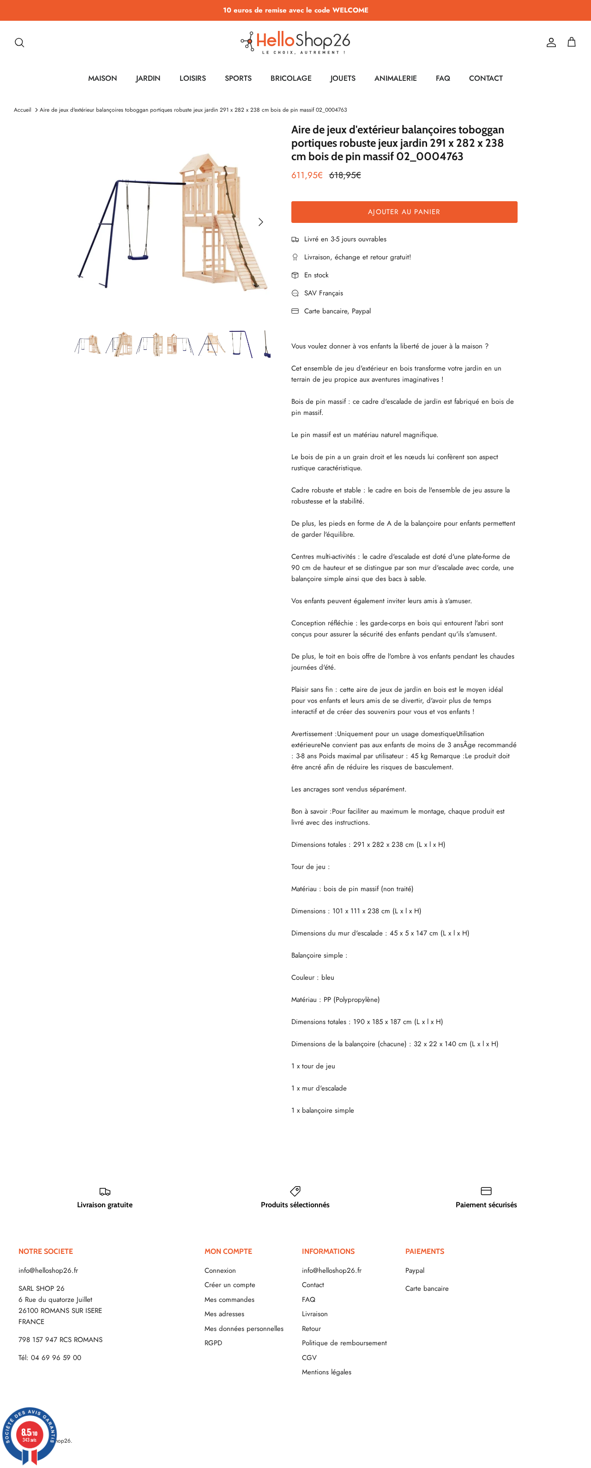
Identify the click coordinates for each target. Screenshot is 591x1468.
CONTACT (486, 78)
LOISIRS (193, 78)
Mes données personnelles (244, 1329)
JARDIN (148, 78)
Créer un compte (230, 1285)
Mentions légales (326, 1372)
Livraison (315, 1314)
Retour (311, 1329)
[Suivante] (261, 222)
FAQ (443, 78)
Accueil (22, 110)
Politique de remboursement (344, 1343)
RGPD (213, 1343)
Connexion (220, 1270)
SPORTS (238, 78)
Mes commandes (229, 1299)
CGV (309, 1358)
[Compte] (549, 42)
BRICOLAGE (291, 78)
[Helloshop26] (295, 42)
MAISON (102, 78)
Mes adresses (224, 1314)
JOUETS (343, 78)
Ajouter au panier (404, 212)
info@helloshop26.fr (48, 1270)
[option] (172, 221)
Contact (313, 1285)
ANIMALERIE (395, 78)
